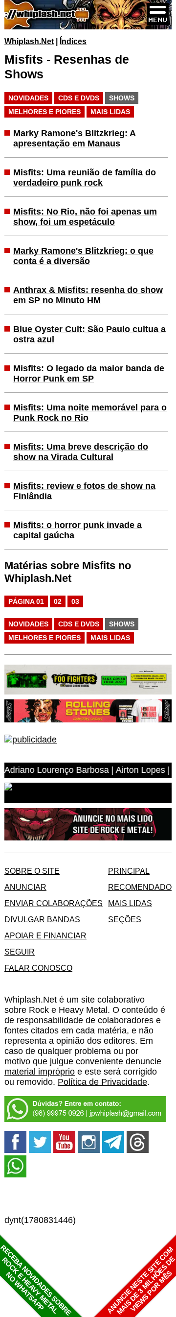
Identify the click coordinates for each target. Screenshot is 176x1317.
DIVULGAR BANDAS (42, 919)
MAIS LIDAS (130, 903)
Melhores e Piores (44, 112)
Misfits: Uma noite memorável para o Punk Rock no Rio (90, 413)
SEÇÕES (124, 919)
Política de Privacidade (102, 1082)
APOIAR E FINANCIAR (45, 935)
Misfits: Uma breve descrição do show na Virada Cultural (80, 452)
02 (58, 601)
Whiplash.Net (29, 41)
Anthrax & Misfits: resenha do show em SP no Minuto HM (88, 295)
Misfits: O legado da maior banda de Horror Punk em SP (88, 373)
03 (75, 601)
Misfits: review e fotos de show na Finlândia (84, 491)
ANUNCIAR (25, 887)
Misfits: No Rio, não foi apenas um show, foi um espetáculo (85, 217)
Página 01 (26, 601)
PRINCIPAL (129, 870)
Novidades (28, 98)
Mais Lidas (110, 112)
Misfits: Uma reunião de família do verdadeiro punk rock (84, 178)
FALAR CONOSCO (38, 967)
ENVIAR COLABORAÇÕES (53, 903)
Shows (121, 98)
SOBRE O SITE (32, 870)
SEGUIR (19, 951)
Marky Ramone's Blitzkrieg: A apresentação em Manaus (74, 138)
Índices (73, 41)
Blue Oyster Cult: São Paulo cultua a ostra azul (89, 334)
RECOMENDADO (140, 887)
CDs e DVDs (78, 98)
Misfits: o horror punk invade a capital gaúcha (77, 530)
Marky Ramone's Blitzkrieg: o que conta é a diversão (83, 256)
